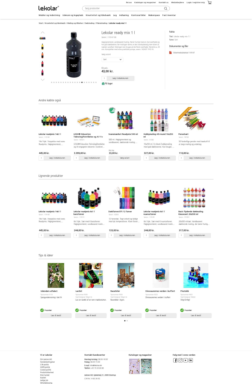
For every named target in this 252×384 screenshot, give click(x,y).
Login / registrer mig (196, 2)
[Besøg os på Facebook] (175, 361)
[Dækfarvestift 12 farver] (124, 197)
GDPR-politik (45, 367)
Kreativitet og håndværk (55, 23)
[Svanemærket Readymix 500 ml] (124, 120)
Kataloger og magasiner (145, 2)
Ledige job (44, 380)
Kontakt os (164, 2)
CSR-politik (44, 365)
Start (41, 23)
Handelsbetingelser (47, 362)
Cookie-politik (45, 370)
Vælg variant (106, 54)
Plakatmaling (101, 23)
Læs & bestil (56, 316)
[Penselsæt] (194, 120)
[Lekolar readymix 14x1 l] (54, 120)
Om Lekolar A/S (46, 359)
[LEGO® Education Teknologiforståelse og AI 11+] (89, 120)
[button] (51, 82)
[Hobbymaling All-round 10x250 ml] (159, 120)
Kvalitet (43, 378)
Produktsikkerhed (47, 373)
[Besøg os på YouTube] (185, 361)
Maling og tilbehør (75, 23)
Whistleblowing (46, 383)
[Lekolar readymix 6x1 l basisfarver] (89, 197)
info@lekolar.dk (96, 366)
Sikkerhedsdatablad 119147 (184, 53)
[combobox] (125, 8)
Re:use (129, 2)
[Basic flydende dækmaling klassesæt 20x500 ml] (194, 197)
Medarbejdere (177, 2)
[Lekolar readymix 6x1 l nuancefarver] (159, 197)
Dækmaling (89, 23)
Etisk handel (44, 375)
